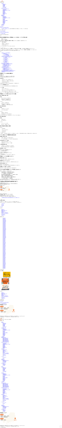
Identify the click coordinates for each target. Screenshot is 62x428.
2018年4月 (4, 268)
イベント (3, 356)
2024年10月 (4, 229)
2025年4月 (4, 225)
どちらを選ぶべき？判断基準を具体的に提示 (7, 63)
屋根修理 (4, 333)
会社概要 (4, 5)
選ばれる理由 (4, 368)
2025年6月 (4, 224)
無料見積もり (5, 303)
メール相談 (1, 33)
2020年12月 (4, 252)
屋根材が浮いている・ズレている (7, 68)
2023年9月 (4, 238)
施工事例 (3, 15)
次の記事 (3, 205)
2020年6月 (4, 254)
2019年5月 (4, 259)
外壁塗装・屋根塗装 (5, 20)
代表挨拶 (4, 324)
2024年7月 (4, 231)
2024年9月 (4, 230)
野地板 (5, 57)
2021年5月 (4, 251)
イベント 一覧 (4, 402)
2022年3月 (4, 247)
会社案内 (3, 3)
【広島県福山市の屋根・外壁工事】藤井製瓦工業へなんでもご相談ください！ (11, 197)
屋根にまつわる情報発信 (6, 398)
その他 (3, 14)
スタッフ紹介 (4, 7)
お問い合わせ (3, 203)
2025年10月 (4, 221)
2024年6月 (4, 232)
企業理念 (4, 6)
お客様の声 (3, 24)
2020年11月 (4, 253)
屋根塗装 (4, 331)
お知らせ (4, 354)
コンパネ (5, 58)
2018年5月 (4, 267)
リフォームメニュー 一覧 (6, 388)
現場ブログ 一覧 (5, 349)
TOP (2, 366)
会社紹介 (4, 352)
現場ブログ (3, 394)
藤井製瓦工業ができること (6, 360)
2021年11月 (4, 249)
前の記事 (3, 204)
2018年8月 (4, 265)
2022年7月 (4, 245)
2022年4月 (4, 246)
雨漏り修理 (4, 12)
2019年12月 (4, 257)
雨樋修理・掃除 (4, 13)
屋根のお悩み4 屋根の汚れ (6, 386)
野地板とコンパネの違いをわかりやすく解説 (7, 56)
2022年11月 (4, 242)
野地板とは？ (5, 53)
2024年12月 (4, 228)
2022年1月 (4, 248)
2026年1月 (4, 219)
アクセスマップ (4, 326)
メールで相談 (1, 303)
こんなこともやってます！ (6, 353)
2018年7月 (4, 266)
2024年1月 (4, 235)
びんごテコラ (4, 362)
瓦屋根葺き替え (4, 9)
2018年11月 (4, 263)
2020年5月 (4, 255)
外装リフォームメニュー (4, 8)
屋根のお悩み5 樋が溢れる (6, 341)
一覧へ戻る (1, 206)
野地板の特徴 (6, 54)
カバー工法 (4, 18)
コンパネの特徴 (6, 55)
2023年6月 (4, 240)
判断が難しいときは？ (6, 66)
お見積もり (4, 364)
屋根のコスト (4, 351)
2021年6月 (4, 250)
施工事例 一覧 (4, 16)
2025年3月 (4, 226)
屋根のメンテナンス (5, 396)
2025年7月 (4, 223)
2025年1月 (4, 227)
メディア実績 (4, 400)
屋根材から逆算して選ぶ (6, 64)
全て (2, 209)
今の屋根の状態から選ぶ (6, 65)
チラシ (3, 358)
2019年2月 (4, 261)
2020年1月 (4, 256)
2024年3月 (4, 234)
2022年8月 (4, 244)
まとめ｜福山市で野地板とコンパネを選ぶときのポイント (8, 70)
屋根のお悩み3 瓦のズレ (5, 385)
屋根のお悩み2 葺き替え (5, 339)
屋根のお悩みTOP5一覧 (5, 383)
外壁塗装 (4, 11)
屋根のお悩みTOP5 (4, 337)
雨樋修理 (4, 22)
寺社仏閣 (4, 335)
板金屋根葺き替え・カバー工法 (6, 10)
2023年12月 (4, 236)
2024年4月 (4, 233)
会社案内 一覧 (4, 323)
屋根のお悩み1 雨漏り (5, 384)
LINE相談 (4, 33)
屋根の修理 (4, 350)
